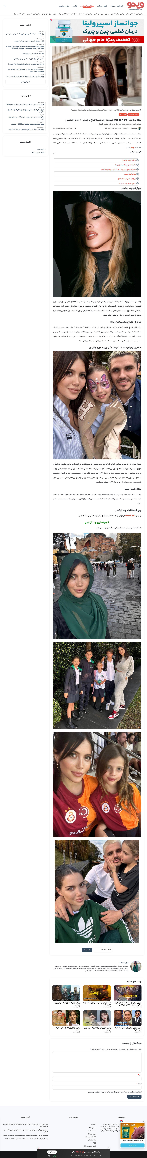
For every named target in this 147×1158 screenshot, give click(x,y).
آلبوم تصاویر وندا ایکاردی (127, 183)
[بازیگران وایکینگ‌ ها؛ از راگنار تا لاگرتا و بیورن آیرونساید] (66, 993)
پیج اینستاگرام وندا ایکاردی (127, 179)
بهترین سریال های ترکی (117, 14)
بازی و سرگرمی (64, 6)
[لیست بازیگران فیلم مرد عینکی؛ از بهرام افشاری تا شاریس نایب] (97, 993)
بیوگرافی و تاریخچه (87, 6)
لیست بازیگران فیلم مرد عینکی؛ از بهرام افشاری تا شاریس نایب (97, 1004)
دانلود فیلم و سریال (19, 14)
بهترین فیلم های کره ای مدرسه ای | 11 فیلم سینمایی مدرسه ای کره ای (26, 1131)
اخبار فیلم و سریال (117, 6)
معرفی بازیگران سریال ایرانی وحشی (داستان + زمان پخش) (128, 1029)
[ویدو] (135, 6)
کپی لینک (87, 950)
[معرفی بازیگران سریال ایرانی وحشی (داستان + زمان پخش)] (128, 1018)
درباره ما (93, 1124)
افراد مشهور (123, 115)
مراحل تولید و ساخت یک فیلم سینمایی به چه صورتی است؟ (22, 1135)
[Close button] (109, 1148)
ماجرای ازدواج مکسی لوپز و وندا (125, 165)
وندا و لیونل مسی (130, 174)
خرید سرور (40, 149)
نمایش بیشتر (25, 82)
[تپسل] (38, 1148)
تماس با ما (92, 1127)
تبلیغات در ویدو (90, 1137)
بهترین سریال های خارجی (101, 14)
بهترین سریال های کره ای (49, 14)
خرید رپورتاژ (92, 1134)
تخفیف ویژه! (132, 1145)
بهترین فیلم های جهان (33, 14)
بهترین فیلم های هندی (85, 14)
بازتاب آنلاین (92, 1140)
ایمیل (139, 1083)
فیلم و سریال (102, 6)
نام (140, 1075)
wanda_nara (130, 515)
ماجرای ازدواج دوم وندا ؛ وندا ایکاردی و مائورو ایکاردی (118, 169)
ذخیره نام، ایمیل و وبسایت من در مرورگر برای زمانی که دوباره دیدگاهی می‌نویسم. (114, 1092)
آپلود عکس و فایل (90, 1146)
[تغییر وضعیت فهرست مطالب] (54, 153)
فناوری (75, 6)
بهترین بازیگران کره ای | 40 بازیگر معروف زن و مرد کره (97, 1029)
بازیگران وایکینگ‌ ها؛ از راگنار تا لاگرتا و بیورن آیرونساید (67, 1004)
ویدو (137, 110)
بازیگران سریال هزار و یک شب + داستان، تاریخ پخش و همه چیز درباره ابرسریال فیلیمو (128, 1004)
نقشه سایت (92, 1130)
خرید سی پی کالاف (38, 152)
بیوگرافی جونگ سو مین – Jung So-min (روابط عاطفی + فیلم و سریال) (25, 1125)
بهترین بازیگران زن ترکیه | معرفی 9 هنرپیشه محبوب (67, 1029)
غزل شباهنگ (134, 128)
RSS (94, 1143)
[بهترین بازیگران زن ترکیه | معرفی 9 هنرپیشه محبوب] (66, 1018)
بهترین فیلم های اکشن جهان (134, 14)
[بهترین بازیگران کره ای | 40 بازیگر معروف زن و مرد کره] (97, 1018)
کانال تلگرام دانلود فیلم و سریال (68, 14)
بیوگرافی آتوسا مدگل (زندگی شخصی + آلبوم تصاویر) (22, 1138)
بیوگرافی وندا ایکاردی (129, 160)
